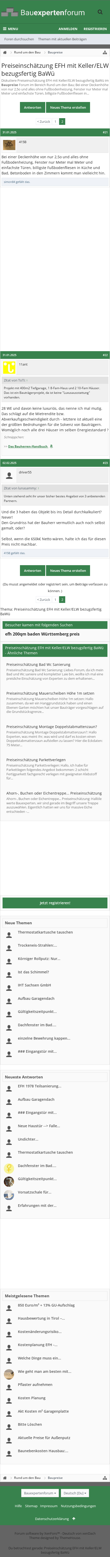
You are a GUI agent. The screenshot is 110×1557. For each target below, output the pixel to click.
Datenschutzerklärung (52, 1518)
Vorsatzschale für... (34, 1192)
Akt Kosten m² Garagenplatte (43, 1411)
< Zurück (43, 121)
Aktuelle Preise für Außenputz (44, 1437)
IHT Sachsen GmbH (34, 985)
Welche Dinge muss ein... (39, 1358)
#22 (105, 355)
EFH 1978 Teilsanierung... (39, 1086)
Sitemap (31, 1506)
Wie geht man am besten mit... (44, 1371)
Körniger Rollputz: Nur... (39, 958)
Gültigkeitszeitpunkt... (37, 1011)
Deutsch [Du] (73, 1493)
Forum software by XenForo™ (38, 1533)
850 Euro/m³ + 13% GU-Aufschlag (46, 1305)
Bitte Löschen (30, 1424)
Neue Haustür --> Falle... (39, 1125)
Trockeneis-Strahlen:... (37, 945)
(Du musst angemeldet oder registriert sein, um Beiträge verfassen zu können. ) (55, 587)
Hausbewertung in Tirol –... (41, 1318)
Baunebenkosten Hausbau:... (43, 1450)
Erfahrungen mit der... (37, 1205)
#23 (105, 463)
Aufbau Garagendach (36, 998)
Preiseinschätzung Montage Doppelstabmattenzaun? (51, 726)
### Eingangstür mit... (37, 1051)
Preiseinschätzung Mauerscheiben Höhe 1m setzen (50, 693)
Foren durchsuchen (19, 39)
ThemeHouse (70, 1537)
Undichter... (28, 1139)
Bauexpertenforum (38, 1493)
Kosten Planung (32, 1397)
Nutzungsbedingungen (78, 1506)
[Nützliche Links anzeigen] (104, 52)
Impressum (49, 1506)
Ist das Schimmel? (33, 971)
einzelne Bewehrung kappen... (44, 1038)
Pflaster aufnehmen (35, 1384)
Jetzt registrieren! (55, 902)
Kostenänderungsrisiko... (40, 1331)
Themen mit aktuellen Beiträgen (62, 39)
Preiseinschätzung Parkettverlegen (36, 759)
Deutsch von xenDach (79, 1533)
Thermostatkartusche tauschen (45, 932)
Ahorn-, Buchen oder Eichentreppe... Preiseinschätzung (54, 793)
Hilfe (18, 1506)
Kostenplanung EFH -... (38, 1344)
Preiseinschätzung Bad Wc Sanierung (38, 664)
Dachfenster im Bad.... (37, 1024)
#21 (105, 132)
